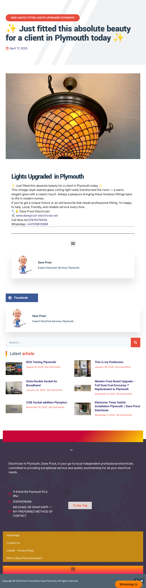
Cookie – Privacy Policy (20, 550)
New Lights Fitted (23, 17)
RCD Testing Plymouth (41, 362)
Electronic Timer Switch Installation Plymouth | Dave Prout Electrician (117, 406)
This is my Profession (109, 362)
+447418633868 (37, 224)
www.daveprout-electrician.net (37, 215)
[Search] (135, 342)
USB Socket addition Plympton (46, 402)
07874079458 (37, 220)
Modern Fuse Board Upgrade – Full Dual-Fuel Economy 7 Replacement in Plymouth (115, 385)
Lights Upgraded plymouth (55, 17)
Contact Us (13, 542)
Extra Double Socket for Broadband (41, 383)
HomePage (13, 535)
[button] (73, 243)
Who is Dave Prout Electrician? (25, 558)
